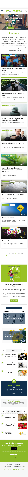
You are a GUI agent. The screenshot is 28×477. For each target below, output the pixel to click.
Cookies (22, 469)
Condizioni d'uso (7, 469)
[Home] (14, 11)
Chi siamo (9, 464)
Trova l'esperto (7, 466)
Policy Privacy (16, 469)
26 (13, 253)
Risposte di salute (19, 466)
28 (19, 253)
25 (10, 253)
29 (22, 253)
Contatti (17, 464)
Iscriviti (14, 448)
